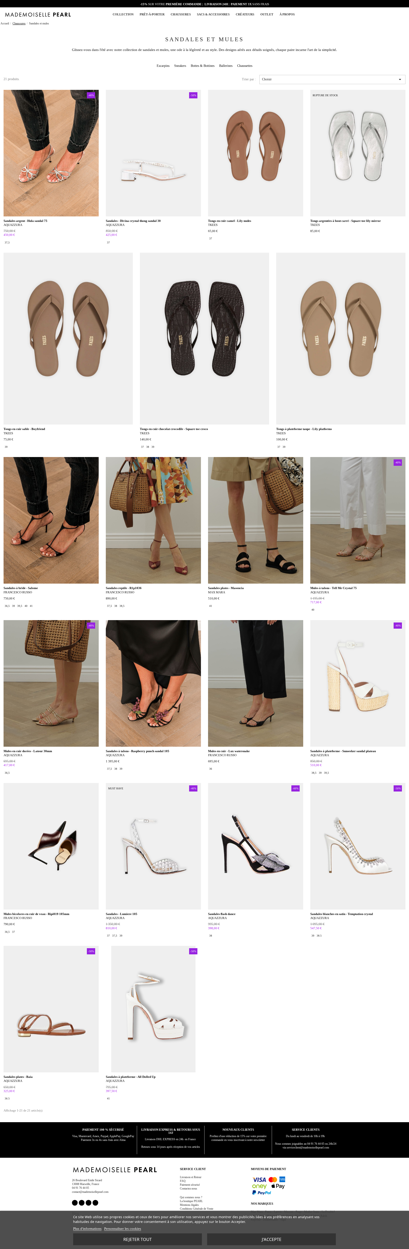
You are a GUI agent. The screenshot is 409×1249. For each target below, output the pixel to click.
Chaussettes (244, 66)
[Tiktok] (95, 1203)
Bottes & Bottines (202, 66)
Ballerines (225, 66)
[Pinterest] (88, 1203)
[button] (397, 14)
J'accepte (271, 1239)
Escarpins (163, 66)
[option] (7, 242)
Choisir (332, 79)
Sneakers (180, 66)
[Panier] (402, 14)
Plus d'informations (87, 1229)
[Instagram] (81, 1203)
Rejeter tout (137, 1239)
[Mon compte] (391, 14)
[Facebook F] (75, 1203)
